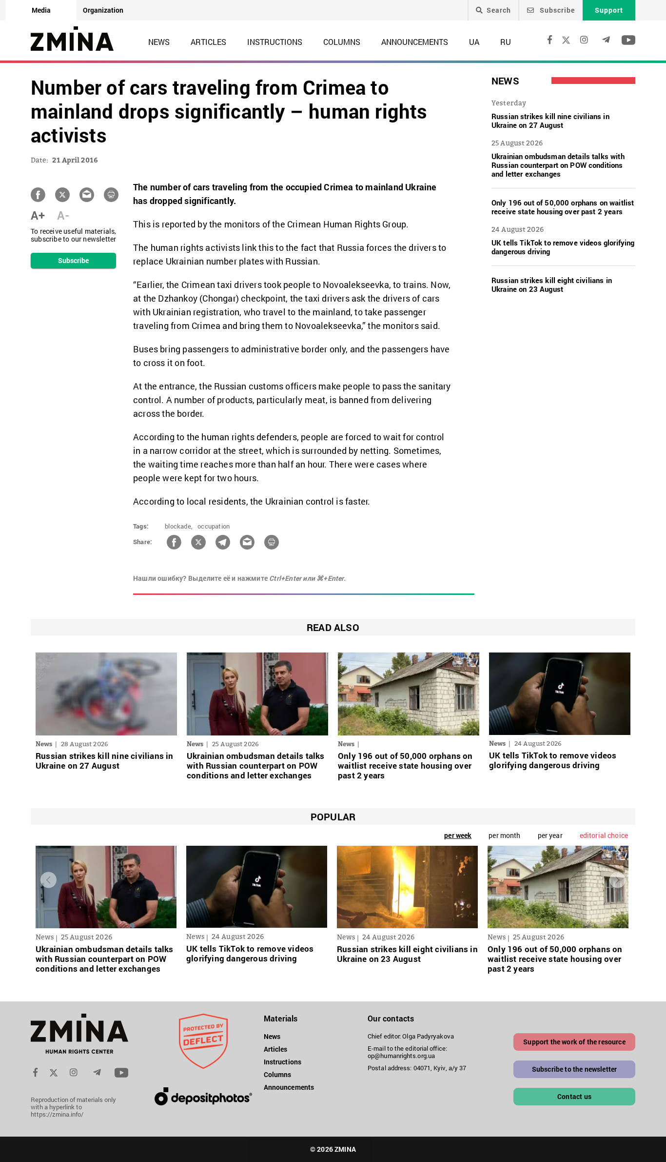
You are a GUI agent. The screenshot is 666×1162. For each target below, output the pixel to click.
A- (63, 215)
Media (41, 10)
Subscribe (556, 10)
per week (457, 835)
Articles (208, 41)
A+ (38, 215)
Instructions (274, 41)
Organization (103, 10)
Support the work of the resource (574, 1041)
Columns (341, 41)
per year (550, 835)
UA (474, 41)
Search (499, 10)
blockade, (179, 526)
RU (505, 41)
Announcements (414, 41)
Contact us (574, 1096)
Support (609, 10)
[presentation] (48, 880)
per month (504, 835)
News (159, 41)
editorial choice (604, 835)
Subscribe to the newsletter (574, 1069)
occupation (213, 526)
